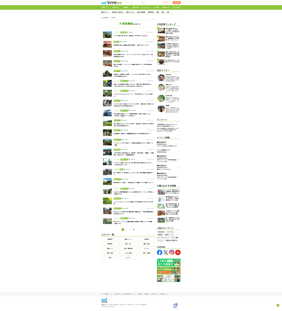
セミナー (128, 257)
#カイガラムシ (170, 231)
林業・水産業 (146, 253)
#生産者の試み (161, 231)
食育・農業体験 (128, 248)
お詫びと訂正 (117, 294)
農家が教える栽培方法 (117, 12)
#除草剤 (167, 234)
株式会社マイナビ (105, 304)
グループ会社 (135, 304)
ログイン (166, 2)
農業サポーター (105, 12)
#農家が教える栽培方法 (171, 240)
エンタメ (146, 248)
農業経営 (110, 243)
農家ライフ (110, 248)
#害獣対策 (160, 234)
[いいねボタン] (127, 32)
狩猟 (110, 257)
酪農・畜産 (147, 243)
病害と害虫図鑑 (141, 12)
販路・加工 (128, 243)
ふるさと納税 (128, 253)
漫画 (163, 12)
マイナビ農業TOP (105, 17)
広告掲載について (164, 294)
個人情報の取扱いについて (129, 294)
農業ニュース (128, 239)
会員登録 (176, 2)
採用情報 (130, 304)
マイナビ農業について (106, 294)
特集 (168, 12)
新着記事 (110, 239)
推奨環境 (147, 294)
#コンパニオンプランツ (163, 237)
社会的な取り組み (123, 304)
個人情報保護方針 (143, 304)
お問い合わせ (154, 294)
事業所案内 (116, 304)
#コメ (172, 234)
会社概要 (111, 304)
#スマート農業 (174, 237)
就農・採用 (110, 253)
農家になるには (130, 12)
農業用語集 (151, 12)
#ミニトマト (161, 240)
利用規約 (140, 294)
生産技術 (146, 239)
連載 (158, 12)
